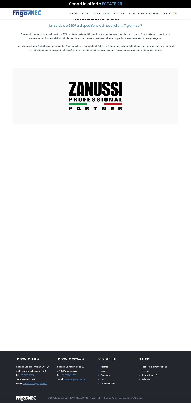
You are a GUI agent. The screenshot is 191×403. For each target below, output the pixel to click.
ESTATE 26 (112, 4)
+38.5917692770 (68, 375)
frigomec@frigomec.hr (74, 379)
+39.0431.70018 (27, 375)
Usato (131, 13)
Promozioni (119, 13)
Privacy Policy (95, 398)
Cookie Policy (110, 398)
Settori (106, 13)
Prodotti (86, 13)
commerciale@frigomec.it (35, 383)
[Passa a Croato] (175, 13)
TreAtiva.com (137, 398)
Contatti (166, 13)
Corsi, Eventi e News (148, 13)
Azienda (74, 13)
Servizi (97, 13)
